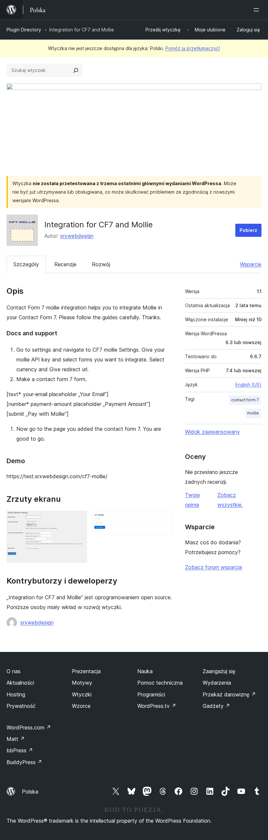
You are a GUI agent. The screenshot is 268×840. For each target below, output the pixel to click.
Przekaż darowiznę (229, 694)
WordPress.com (29, 727)
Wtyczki (82, 694)
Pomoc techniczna (160, 682)
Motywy (82, 682)
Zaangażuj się (219, 671)
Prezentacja (86, 671)
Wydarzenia (217, 682)
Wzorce (81, 706)
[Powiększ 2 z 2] (163, 519)
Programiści (151, 694)
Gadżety (216, 706)
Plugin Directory (24, 29)
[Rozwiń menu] (257, 10)
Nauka (145, 671)
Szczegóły (26, 264)
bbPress (20, 750)
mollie (253, 413)
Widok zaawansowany (212, 432)
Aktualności (20, 682)
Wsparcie (250, 264)
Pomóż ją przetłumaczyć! (192, 48)
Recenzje (65, 264)
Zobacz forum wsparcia (213, 567)
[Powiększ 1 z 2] (78, 519)
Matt (16, 739)
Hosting (16, 694)
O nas (14, 671)
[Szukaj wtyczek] (75, 70)
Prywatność (21, 706)
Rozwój (101, 264)
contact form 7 (245, 399)
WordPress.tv (156, 706)
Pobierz (248, 230)
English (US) (248, 384)
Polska (30, 791)
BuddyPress (24, 762)
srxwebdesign (76, 236)
